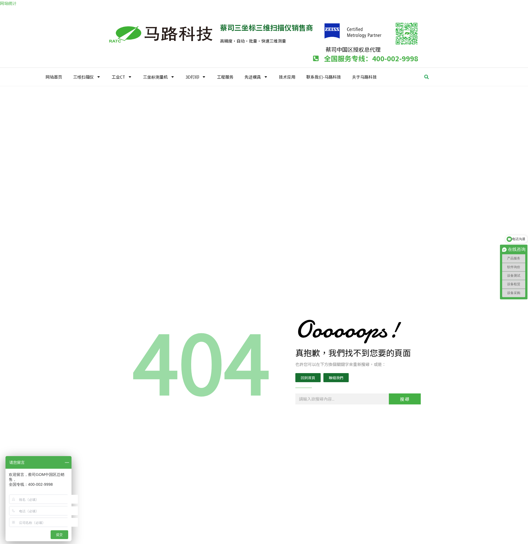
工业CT (118, 77)
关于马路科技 (364, 77)
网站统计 (8, 3)
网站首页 (54, 77)
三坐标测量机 (155, 77)
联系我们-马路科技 (323, 77)
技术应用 (287, 77)
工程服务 (225, 77)
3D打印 (192, 77)
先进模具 (252, 77)
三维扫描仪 (83, 77)
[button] (426, 77)
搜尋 (405, 399)
